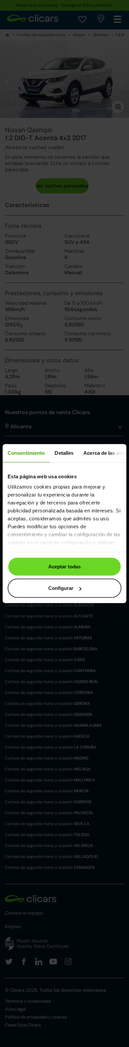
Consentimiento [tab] (26, 452)
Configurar (60, 588)
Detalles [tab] (64, 452)
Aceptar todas (64, 566)
